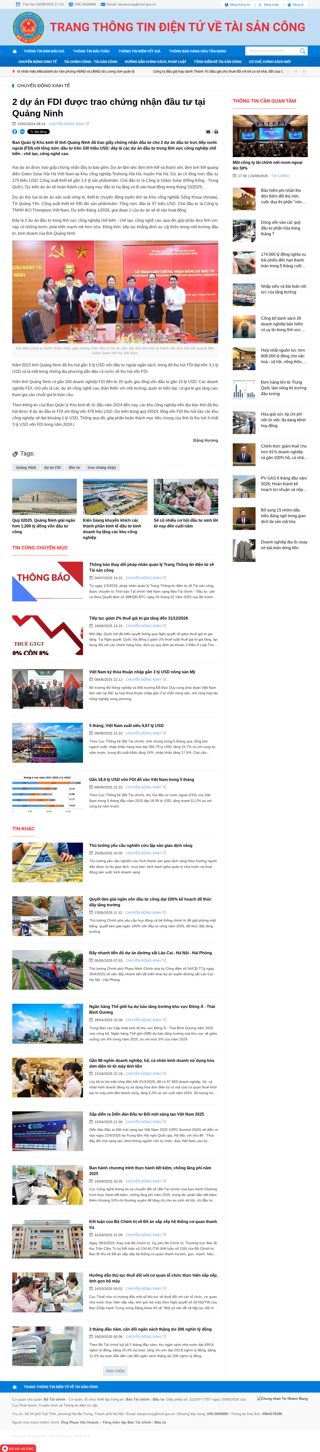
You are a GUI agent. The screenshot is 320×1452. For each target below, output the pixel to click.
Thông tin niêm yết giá (139, 51)
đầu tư (74, 467)
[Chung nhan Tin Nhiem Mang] (282, 1398)
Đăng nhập (271, 4)
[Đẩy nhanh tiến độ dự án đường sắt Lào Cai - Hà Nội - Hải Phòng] (47, 970)
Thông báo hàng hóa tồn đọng (197, 51)
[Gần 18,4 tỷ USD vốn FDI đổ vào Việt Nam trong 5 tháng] (47, 796)
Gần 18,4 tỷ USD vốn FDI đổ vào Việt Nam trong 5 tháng (141, 779)
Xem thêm (115, 1371)
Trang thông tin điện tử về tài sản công (178, 27)
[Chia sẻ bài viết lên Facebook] (14, 131)
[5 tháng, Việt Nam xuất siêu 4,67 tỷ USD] (47, 742)
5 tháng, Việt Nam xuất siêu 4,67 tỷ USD (126, 725)
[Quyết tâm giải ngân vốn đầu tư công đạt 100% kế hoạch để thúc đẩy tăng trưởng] (47, 916)
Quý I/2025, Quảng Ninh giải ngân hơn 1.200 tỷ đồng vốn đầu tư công (43, 526)
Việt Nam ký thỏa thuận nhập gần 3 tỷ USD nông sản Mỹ (142, 672)
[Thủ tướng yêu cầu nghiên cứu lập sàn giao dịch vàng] (47, 862)
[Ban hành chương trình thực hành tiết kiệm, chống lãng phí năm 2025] (47, 1185)
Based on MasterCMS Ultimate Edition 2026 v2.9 (51, 1436)
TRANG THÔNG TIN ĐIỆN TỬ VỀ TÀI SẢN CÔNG (61, 1387)
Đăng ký (298, 4)
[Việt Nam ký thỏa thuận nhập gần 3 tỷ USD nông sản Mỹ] (47, 689)
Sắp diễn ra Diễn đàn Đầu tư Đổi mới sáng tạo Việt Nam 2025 (146, 1114)
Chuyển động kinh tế (37, 62)
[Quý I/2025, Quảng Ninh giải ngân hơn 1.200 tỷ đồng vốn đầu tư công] (44, 497)
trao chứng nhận (102, 467)
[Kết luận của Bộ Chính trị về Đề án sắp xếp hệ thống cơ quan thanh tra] (47, 1238)
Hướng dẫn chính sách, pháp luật (155, 62)
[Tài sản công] (15, 51)
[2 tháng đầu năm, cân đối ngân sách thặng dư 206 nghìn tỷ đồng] (47, 1346)
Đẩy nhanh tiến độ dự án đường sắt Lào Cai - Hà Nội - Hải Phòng (150, 953)
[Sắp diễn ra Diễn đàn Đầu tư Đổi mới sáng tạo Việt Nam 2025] (47, 1131)
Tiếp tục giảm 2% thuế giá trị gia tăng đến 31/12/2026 (138, 618)
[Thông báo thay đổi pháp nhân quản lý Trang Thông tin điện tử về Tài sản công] (47, 581)
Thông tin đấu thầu (91, 51)
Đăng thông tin (240, 4)
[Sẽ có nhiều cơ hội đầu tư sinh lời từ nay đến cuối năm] (186, 497)
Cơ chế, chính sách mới (270, 62)
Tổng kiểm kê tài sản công (218, 62)
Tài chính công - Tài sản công (91, 62)
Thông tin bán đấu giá (44, 51)
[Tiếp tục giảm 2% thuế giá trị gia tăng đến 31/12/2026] (47, 635)
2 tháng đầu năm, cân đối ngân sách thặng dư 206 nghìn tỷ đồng (150, 1329)
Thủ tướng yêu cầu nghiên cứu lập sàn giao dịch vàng (140, 845)
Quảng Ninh (26, 467)
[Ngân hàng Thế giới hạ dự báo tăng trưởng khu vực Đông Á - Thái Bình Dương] (47, 1023)
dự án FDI (52, 467)
